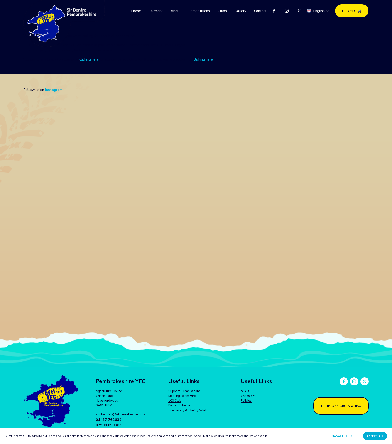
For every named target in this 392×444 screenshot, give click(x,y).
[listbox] (318, 11)
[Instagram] (286, 10)
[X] (299, 10)
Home (136, 10)
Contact (260, 10)
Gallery (240, 10)
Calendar (156, 10)
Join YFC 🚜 (352, 10)
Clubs (222, 10)
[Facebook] (274, 10)
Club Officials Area (341, 405)
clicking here (89, 59)
